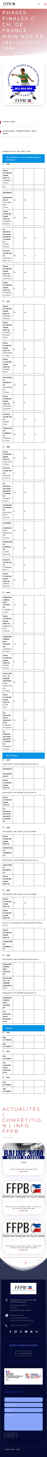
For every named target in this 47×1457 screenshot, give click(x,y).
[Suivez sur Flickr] (36, 1331)
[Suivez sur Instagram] (15, 1331)
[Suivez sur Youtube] (26, 1331)
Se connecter (23, 1353)
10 (43, 1263)
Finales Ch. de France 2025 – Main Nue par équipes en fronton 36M (23, 1247)
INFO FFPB (16, 1128)
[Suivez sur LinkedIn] (31, 1331)
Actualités (8, 131)
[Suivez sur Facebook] (10, 1331)
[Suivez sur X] (21, 1331)
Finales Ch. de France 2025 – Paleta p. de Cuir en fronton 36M (23, 1207)
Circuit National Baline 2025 (23, 1169)
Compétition (23, 131)
